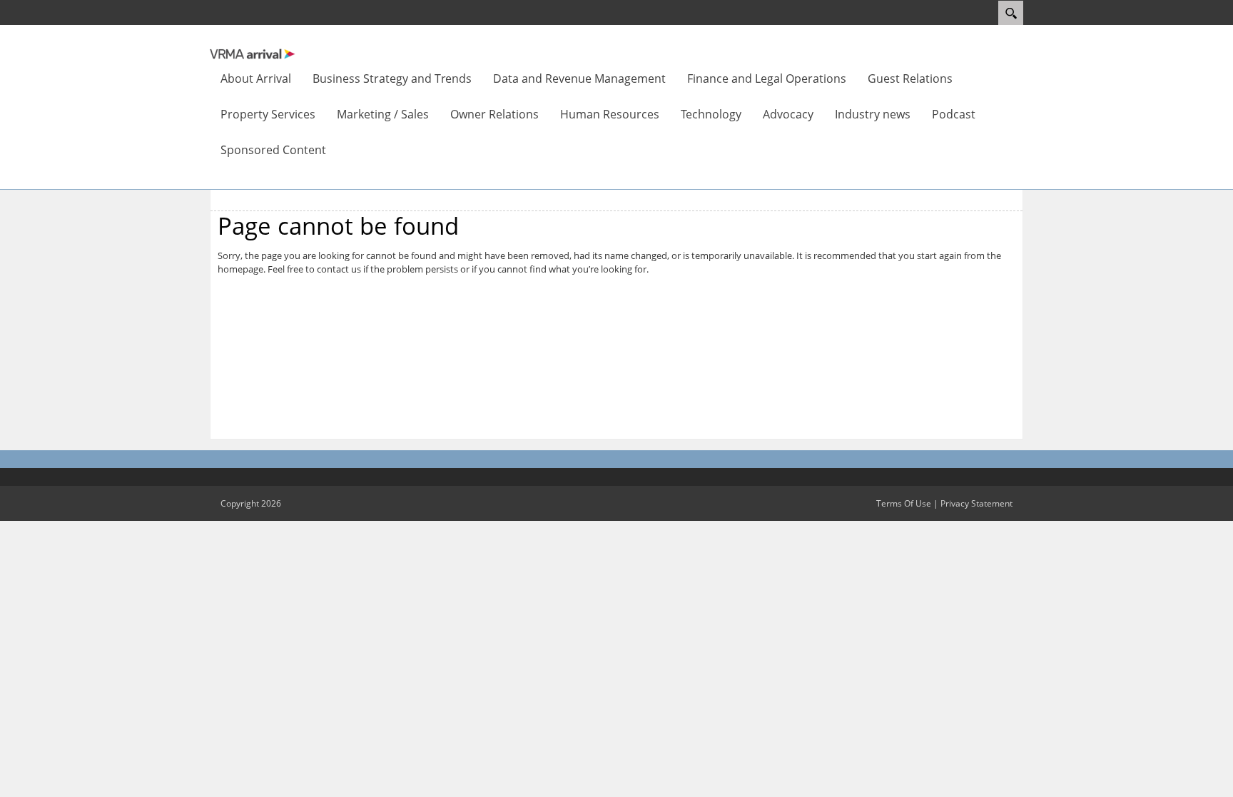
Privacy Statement (976, 503)
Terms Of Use (903, 503)
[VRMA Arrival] (252, 52)
